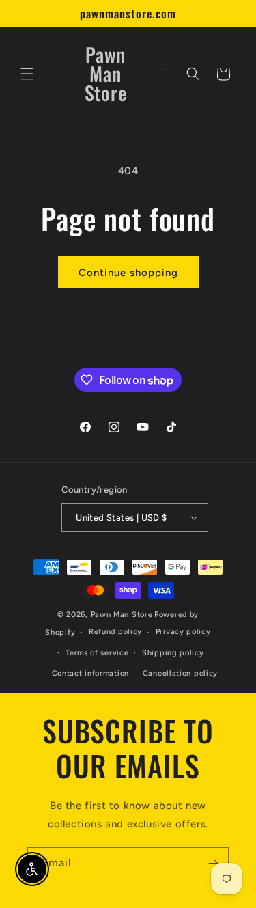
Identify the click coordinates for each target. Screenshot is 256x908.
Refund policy (115, 631)
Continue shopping (128, 272)
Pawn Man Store (122, 614)
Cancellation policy (180, 673)
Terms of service (97, 652)
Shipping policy (173, 652)
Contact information (90, 673)
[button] (27, 74)
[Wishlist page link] (163, 74)
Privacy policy (183, 631)
